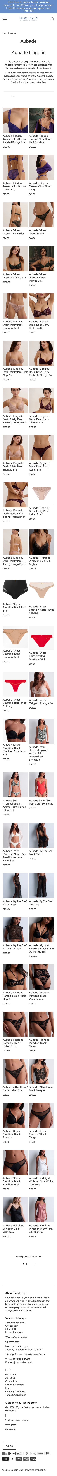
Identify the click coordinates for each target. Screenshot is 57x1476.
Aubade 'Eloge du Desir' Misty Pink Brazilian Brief (13, 324)
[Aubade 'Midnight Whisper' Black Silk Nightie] (41, 541)
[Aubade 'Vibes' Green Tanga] (41, 214)
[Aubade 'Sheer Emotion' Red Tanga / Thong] (15, 684)
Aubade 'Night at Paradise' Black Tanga (39, 1043)
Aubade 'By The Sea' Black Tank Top (15, 947)
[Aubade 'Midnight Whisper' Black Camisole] (15, 1209)
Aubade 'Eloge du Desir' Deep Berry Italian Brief (39, 466)
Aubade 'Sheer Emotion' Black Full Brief (14, 607)
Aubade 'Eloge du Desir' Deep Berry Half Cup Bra (39, 324)
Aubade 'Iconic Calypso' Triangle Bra (41, 702)
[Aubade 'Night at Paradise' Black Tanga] (41, 1024)
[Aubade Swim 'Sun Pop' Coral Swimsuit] (41, 784)
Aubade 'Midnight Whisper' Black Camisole (13, 1228)
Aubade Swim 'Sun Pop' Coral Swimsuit (41, 802)
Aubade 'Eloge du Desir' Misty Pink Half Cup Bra (15, 372)
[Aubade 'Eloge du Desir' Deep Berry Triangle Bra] (41, 400)
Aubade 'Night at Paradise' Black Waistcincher (39, 995)
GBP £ (9, 1445)
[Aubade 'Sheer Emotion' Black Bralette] (15, 1115)
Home (5, 33)
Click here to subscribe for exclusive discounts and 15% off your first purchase (28, 3)
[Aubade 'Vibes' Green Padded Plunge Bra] (41, 258)
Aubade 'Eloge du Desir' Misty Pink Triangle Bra (13, 466)
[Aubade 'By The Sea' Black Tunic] (41, 835)
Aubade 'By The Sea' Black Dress (15, 903)
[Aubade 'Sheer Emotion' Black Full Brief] (15, 589)
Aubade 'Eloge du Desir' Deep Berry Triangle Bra (39, 419)
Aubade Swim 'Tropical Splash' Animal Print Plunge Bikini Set (14, 805)
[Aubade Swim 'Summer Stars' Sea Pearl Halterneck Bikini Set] (15, 835)
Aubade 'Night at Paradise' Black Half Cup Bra (14, 995)
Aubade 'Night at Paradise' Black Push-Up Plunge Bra (41, 948)
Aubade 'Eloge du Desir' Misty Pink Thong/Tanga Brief (14, 561)
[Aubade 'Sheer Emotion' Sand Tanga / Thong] (41, 590)
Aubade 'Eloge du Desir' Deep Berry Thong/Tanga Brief (14, 513)
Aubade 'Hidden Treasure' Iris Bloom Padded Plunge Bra (14, 139)
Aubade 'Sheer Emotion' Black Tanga (38, 1134)
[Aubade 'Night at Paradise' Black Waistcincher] (41, 976)
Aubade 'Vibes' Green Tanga (38, 232)
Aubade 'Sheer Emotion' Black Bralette (12, 1134)
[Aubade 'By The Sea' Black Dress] (15, 885)
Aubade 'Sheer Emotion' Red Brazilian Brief (37, 656)
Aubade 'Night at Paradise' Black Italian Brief (13, 1043)
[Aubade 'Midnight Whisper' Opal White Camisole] (41, 1162)
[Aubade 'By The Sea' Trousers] (41, 885)
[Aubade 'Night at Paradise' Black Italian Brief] (15, 1024)
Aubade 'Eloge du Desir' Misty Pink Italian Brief (39, 511)
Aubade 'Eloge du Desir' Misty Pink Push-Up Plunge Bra (14, 419)
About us (10, 1377)
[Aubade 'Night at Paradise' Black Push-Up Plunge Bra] (41, 929)
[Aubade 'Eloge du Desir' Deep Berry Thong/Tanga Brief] (15, 494)
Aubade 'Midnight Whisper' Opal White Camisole (41, 1181)
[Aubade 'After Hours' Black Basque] (41, 1071)
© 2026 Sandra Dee (12, 1469)
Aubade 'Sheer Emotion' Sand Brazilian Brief (11, 654)
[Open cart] (52, 18)
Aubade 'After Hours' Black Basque (41, 1089)
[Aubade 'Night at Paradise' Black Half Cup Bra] (15, 976)
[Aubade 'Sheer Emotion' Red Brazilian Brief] (41, 638)
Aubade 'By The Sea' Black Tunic (41, 852)
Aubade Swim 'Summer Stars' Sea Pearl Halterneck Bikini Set (14, 855)
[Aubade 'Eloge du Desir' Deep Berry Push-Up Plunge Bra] (41, 353)
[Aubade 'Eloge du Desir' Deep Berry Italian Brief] (41, 447)
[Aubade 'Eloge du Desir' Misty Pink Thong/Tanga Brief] (15, 541)
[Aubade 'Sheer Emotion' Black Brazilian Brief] (15, 1162)
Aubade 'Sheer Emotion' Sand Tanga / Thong (41, 609)
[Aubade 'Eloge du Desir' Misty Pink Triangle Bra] (15, 447)
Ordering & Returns (15, 1391)
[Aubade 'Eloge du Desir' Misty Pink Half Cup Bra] (15, 353)
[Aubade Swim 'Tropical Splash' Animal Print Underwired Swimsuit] (41, 731)
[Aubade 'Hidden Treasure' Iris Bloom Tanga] (41, 167)
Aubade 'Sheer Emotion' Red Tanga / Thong (14, 703)
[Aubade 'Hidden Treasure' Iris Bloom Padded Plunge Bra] (15, 120)
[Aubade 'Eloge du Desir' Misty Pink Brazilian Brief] (15, 305)
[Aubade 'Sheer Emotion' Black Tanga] (41, 1115)
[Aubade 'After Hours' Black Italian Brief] (15, 1071)
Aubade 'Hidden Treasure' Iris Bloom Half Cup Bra (40, 139)
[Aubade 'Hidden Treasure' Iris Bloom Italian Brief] (15, 167)
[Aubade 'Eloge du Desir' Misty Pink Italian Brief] (41, 493)
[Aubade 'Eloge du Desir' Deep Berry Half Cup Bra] (41, 305)
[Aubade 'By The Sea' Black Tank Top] (15, 929)
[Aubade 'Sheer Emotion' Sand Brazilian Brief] (15, 637)
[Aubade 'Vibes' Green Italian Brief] (15, 214)
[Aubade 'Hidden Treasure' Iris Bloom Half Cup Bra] (41, 120)
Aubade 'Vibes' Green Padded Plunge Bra (38, 277)
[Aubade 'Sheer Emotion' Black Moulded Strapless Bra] (15, 730)
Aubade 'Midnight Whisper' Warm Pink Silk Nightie (41, 1228)
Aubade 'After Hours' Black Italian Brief (15, 1089)
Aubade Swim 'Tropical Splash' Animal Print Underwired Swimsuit (38, 753)
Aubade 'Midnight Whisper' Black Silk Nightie (40, 561)
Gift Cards (10, 1374)
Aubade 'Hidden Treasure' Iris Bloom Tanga (40, 186)
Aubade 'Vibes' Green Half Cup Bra (14, 276)
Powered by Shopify (35, 1469)
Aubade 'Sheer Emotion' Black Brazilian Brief (12, 1181)
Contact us (11, 1381)
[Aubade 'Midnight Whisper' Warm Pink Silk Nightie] (41, 1209)
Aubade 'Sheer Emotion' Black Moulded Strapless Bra (14, 749)
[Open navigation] (4, 18)
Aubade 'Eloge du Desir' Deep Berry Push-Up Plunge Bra (40, 372)
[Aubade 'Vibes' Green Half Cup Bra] (15, 258)
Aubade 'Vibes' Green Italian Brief (13, 232)
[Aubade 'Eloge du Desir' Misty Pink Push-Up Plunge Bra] (15, 400)
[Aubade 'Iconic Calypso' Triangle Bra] (41, 684)
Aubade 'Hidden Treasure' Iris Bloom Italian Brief (14, 186)
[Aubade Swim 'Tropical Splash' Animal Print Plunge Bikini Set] (15, 784)
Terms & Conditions (15, 1394)
